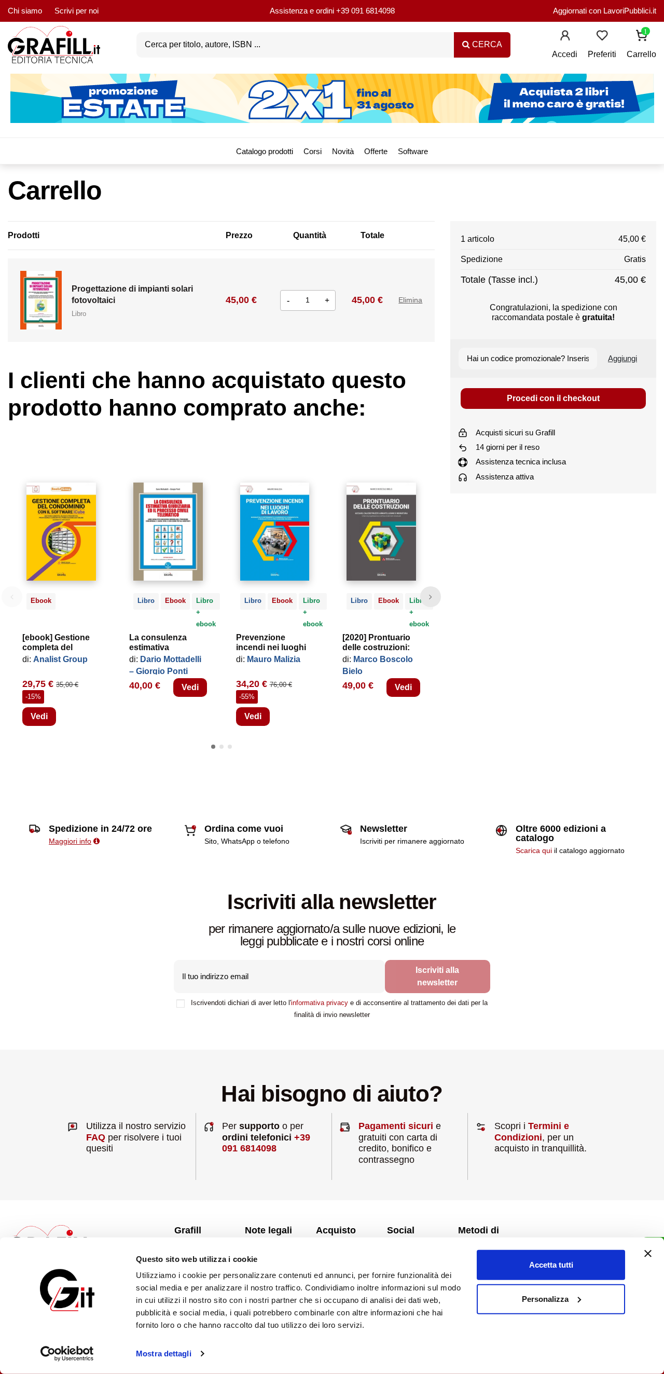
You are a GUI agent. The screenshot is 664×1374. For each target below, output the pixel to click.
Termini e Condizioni (531, 1132)
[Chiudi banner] (648, 1253)
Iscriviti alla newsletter (437, 976)
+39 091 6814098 (365, 10)
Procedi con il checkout (553, 398)
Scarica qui (534, 850)
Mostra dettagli (163, 1353)
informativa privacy (319, 1003)
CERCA (486, 44)
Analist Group (60, 659)
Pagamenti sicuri (395, 1126)
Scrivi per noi (76, 10)
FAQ (95, 1137)
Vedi (39, 716)
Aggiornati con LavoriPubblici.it (604, 10)
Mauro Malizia (273, 659)
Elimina (410, 300)
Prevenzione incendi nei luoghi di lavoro (271, 647)
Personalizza (545, 1298)
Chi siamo (25, 10)
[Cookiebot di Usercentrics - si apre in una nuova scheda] (67, 1354)
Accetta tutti (551, 1264)
